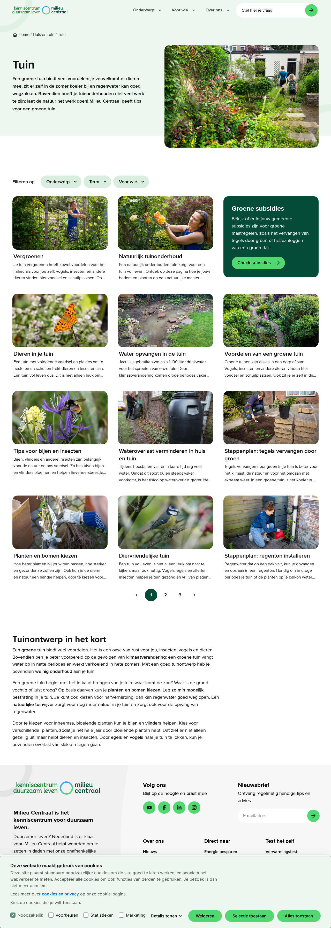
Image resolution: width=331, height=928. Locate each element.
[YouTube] (149, 807)
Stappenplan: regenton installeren (267, 555)
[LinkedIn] (179, 807)
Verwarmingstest (281, 851)
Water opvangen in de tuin (152, 354)
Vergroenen (28, 256)
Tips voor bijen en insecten (47, 451)
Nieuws (150, 851)
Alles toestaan (299, 915)
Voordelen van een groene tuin (263, 354)
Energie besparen (220, 851)
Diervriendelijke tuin (144, 555)
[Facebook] (164, 807)
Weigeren (205, 915)
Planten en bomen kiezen (45, 555)
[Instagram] (194, 807)
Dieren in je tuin (33, 354)
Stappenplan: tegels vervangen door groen (270, 455)
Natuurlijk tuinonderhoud (150, 256)
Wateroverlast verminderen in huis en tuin (162, 455)
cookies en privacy (60, 893)
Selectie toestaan (249, 915)
